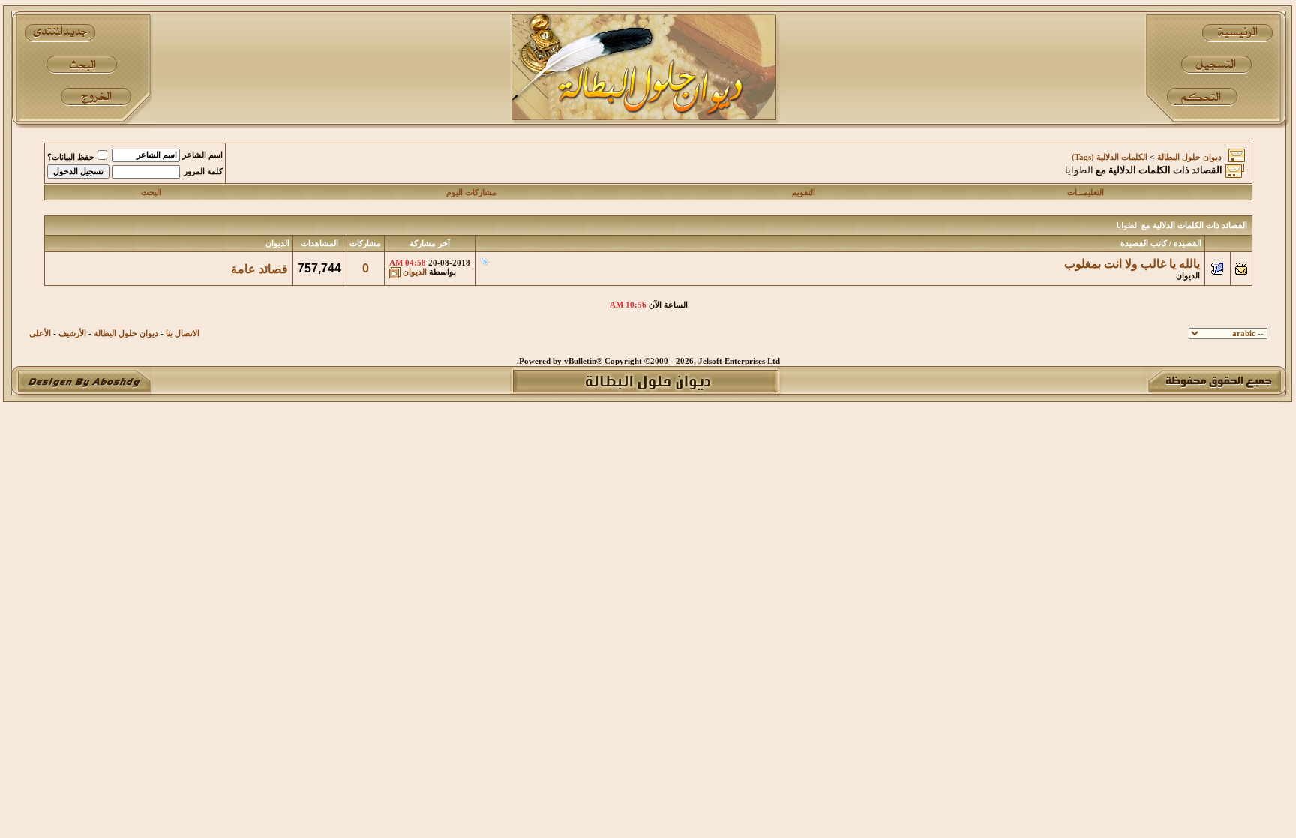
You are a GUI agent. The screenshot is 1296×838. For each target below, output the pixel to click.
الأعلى (40, 333)
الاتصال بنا (183, 333)
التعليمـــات (1085, 192)
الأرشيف (72, 333)
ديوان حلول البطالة (1189, 157)
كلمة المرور (203, 171)
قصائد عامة (259, 269)
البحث (151, 192)
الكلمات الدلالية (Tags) (1110, 157)
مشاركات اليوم (471, 192)
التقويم (803, 192)
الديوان (1188, 276)
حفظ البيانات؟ (70, 157)
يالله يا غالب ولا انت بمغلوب (1132, 263)
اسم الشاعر (202, 155)
